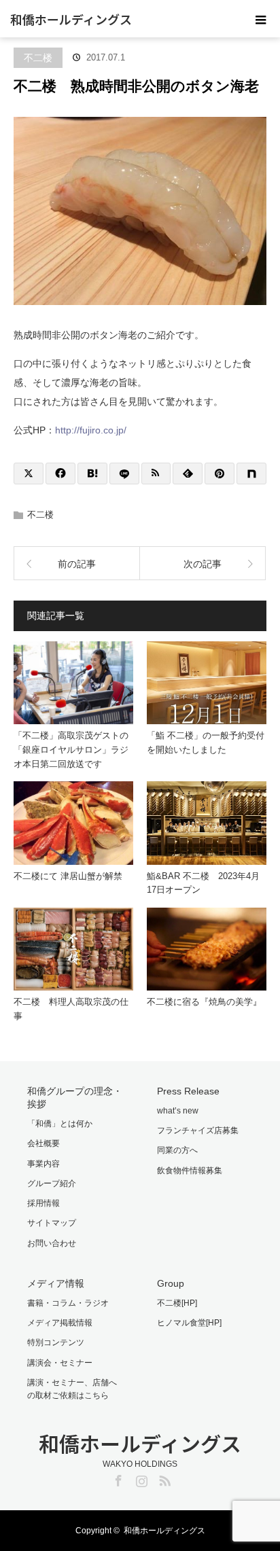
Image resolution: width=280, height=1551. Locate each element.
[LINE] (124, 473)
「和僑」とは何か (59, 1123)
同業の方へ (177, 1150)
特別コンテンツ (55, 1342)
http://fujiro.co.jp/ (90, 430)
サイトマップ (51, 1223)
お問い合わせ (51, 1243)
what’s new (177, 1111)
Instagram (140, 1478)
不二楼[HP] (177, 1303)
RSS (163, 1478)
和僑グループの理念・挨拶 (74, 1097)
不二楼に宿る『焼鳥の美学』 (204, 1002)
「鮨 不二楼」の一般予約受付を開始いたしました (205, 742)
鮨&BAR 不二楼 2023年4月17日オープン (203, 883)
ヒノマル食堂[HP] (189, 1322)
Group (170, 1283)
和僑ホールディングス (71, 19)
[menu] (261, 19)
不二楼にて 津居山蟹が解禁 (68, 876)
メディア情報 (55, 1283)
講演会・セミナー (59, 1363)
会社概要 (43, 1143)
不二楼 (38, 57)
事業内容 (43, 1164)
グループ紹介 (51, 1183)
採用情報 (43, 1203)
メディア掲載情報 (59, 1322)
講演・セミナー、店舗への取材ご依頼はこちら (72, 1389)
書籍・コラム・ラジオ (68, 1303)
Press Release (188, 1091)
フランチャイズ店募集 (198, 1130)
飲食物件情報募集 (189, 1170)
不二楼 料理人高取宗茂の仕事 (71, 1009)
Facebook (117, 1478)
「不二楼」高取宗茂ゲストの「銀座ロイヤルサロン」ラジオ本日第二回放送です (71, 749)
